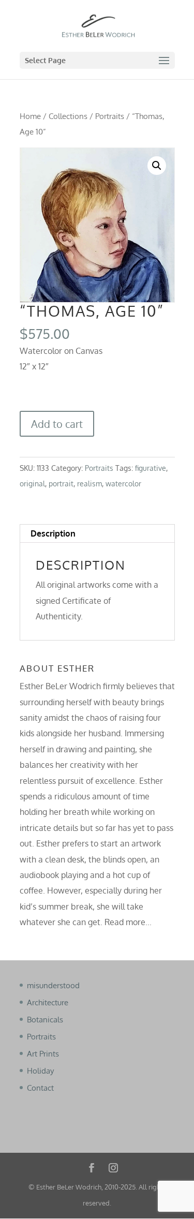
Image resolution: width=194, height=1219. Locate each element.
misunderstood (53, 985)
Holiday (40, 1071)
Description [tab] (53, 533)
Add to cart (57, 423)
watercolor (123, 483)
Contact (40, 1088)
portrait (61, 483)
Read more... (128, 922)
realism (89, 483)
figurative (150, 468)
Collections (68, 116)
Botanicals (45, 1019)
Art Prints (43, 1054)
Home (30, 116)
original (32, 483)
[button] (156, 165)
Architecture (47, 1002)
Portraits (109, 116)
